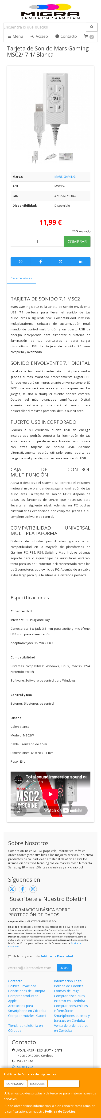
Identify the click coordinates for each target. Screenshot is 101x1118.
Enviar (64, 968)
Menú (17, 36)
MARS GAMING (65, 176)
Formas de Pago (67, 991)
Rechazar (37, 1084)
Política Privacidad (22, 986)
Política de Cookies (60, 1111)
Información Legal (68, 981)
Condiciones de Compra (26, 991)
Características (21, 278)
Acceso (41, 36)
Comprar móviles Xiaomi (27, 1015)
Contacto (68, 36)
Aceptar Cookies (63, 1084)
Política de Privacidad (56, 956)
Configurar (15, 1084)
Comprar (77, 241)
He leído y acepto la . (43, 956)
